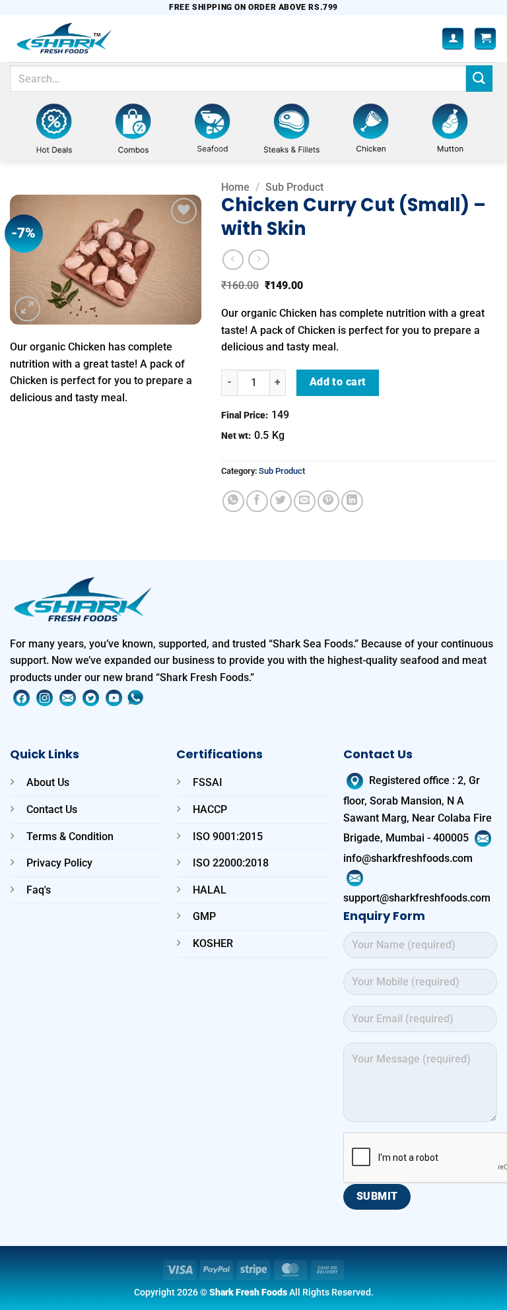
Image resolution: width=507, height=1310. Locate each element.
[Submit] (479, 78)
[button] (485, 38)
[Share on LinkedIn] (352, 501)
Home (235, 187)
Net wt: (236, 436)
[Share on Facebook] (257, 501)
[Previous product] (258, 259)
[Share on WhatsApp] (233, 501)
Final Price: (244, 415)
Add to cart (338, 382)
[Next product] (232, 259)
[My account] (452, 38)
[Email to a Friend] (305, 501)
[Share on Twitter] (281, 501)
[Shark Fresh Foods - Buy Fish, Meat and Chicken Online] (82, 38)
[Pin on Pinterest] (328, 501)
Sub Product (294, 187)
